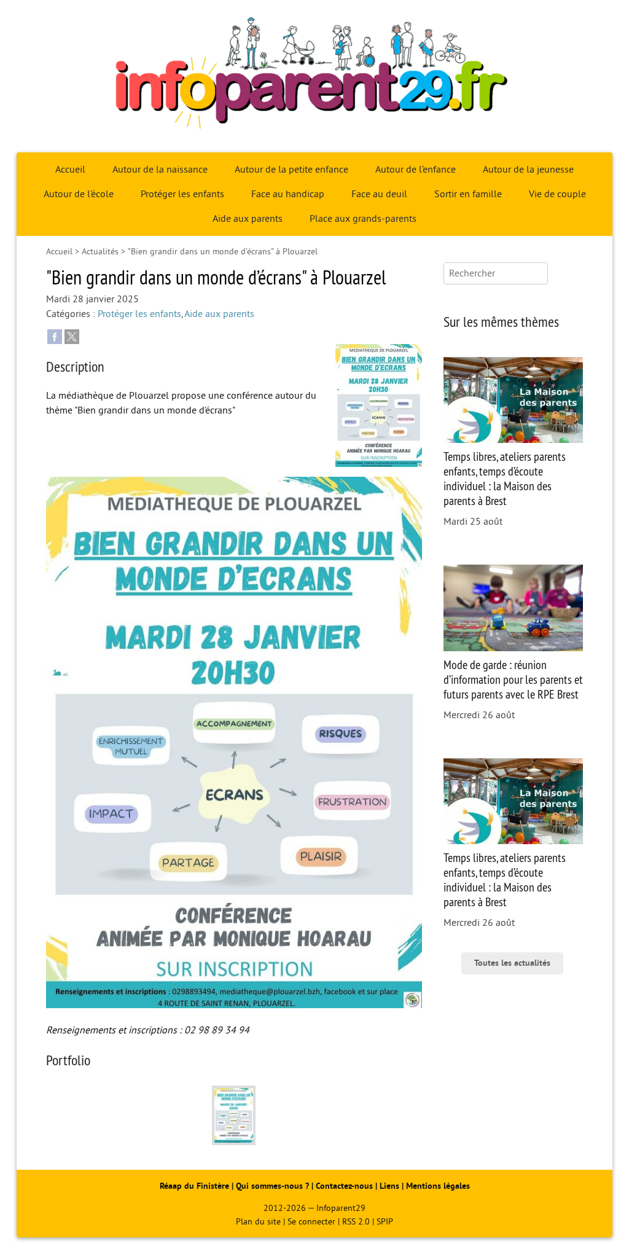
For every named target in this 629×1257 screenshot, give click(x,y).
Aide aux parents (248, 218)
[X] (71, 336)
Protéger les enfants (182, 194)
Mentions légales (438, 1186)
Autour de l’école (79, 194)
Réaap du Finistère (194, 1186)
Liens (389, 1186)
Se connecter (311, 1221)
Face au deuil (379, 194)
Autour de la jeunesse (528, 169)
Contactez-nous (344, 1186)
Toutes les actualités (512, 963)
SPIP (385, 1221)
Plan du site (258, 1221)
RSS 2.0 (356, 1221)
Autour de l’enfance (415, 169)
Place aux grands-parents (363, 218)
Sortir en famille (468, 194)
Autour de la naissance (160, 169)
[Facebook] (54, 336)
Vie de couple (557, 194)
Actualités (100, 251)
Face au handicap (287, 194)
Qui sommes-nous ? (273, 1186)
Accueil (70, 169)
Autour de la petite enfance (291, 169)
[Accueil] (314, 76)
